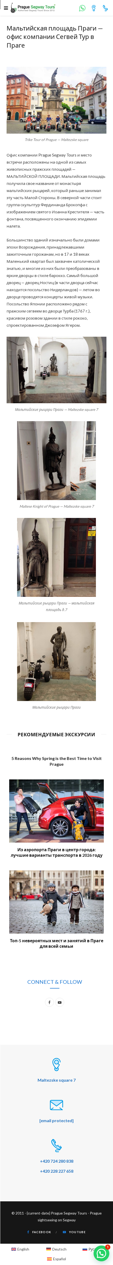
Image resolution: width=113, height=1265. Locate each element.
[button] (101, 1253)
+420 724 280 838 (56, 1160)
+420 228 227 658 (56, 1170)
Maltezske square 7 (57, 1079)
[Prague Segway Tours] (33, 8)
